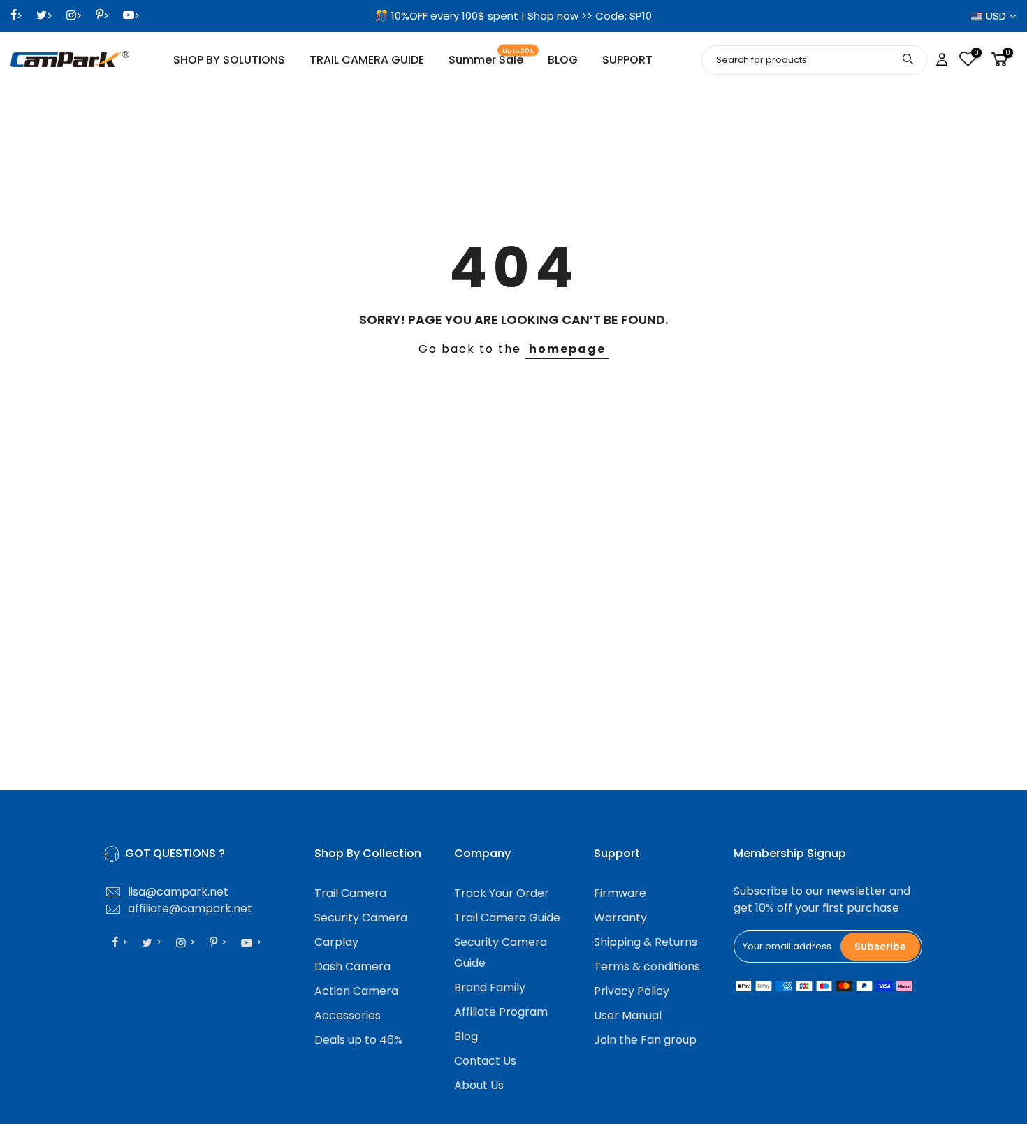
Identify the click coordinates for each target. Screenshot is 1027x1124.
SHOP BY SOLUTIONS (229, 60)
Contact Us (485, 1061)
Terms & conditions (647, 966)
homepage (567, 349)
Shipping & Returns (645, 942)
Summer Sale (491, 57)
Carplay (336, 942)
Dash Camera (352, 966)
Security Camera (360, 918)
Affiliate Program (501, 1012)
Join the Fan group (645, 1040)
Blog (466, 1036)
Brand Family (489, 987)
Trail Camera (350, 893)
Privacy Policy (631, 991)
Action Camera (356, 991)
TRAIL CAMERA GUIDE (366, 60)
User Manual (628, 1015)
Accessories (347, 1015)
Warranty (620, 918)
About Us (479, 1085)
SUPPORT (627, 60)
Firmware (620, 893)
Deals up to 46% (358, 1040)
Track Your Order (501, 893)
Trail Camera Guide (507, 918)
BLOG (563, 60)
